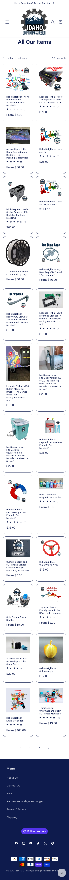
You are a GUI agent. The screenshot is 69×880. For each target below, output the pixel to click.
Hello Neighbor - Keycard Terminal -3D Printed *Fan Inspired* (50, 443)
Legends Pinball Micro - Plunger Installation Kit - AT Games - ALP (51, 100)
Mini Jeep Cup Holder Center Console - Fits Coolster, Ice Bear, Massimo (17, 213)
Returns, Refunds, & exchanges (25, 801)
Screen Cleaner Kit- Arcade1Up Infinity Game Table (16, 661)
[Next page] (49, 748)
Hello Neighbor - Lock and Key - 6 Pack (50, 203)
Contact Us (13, 785)
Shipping (12, 817)
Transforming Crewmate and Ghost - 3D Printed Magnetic (51, 711)
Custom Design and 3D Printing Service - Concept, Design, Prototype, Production (17, 566)
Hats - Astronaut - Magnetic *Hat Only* (50, 496)
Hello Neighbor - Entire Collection (14, 719)
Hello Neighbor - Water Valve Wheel (49, 563)
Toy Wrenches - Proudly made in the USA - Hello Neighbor (50, 610)
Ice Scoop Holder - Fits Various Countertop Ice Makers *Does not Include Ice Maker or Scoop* (17, 454)
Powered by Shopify (53, 871)
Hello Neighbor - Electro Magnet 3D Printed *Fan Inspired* (16, 513)
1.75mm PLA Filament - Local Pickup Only (17, 273)
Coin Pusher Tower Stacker (16, 618)
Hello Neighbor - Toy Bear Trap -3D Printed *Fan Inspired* (50, 272)
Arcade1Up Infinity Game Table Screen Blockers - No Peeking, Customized (17, 153)
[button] (7, 22)
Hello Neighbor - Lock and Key (50, 150)
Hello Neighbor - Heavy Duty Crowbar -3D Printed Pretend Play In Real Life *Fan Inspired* (17, 320)
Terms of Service (16, 809)
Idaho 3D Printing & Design (28, 871)
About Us (12, 778)
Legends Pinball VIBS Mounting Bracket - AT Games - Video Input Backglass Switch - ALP (51, 319)
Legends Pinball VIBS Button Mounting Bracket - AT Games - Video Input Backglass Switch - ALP (17, 393)
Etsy (9, 793)
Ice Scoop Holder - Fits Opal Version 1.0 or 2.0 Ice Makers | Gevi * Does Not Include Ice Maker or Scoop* (50, 382)
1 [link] (20, 747)
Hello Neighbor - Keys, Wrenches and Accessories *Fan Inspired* (18, 101)
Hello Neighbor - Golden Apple (47, 669)
